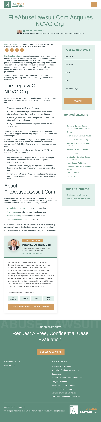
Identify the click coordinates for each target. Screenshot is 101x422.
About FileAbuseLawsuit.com (78, 199)
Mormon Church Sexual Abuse (79, 136)
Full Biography (13, 298)
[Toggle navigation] (94, 4)
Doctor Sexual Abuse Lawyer (78, 140)
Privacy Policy (37, 411)
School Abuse (72, 153)
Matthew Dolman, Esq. (31, 33)
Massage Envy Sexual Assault (63, 385)
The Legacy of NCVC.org (77, 195)
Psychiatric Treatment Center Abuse (66, 397)
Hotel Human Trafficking (76, 163)
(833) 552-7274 (10, 366)
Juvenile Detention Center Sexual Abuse (67, 378)
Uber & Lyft (71, 177)
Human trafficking (14, 216)
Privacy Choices (50, 411)
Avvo (36, 298)
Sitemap (61, 411)
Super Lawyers (48, 298)
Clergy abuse (12, 212)
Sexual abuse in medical (17, 208)
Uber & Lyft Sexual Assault (62, 389)
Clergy (69, 132)
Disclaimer (26, 411)
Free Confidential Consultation (31, 307)
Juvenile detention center (17, 220)
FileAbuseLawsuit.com (13, 56)
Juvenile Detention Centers (77, 149)
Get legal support (50, 352)
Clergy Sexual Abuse (60, 382)
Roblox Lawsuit (73, 173)
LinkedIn (25, 298)
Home (6, 44)
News (14, 44)
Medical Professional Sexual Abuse (65, 370)
